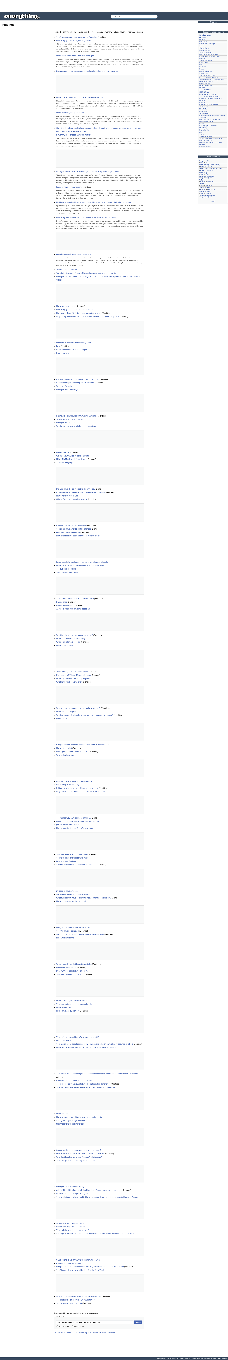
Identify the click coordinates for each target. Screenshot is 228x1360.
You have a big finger (65, 463)
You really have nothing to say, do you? (72, 1230)
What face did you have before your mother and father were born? (83, 898)
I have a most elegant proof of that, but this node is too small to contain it (86, 1047)
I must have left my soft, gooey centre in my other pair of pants (82, 562)
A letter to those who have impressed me (73, 609)
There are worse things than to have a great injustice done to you (83, 1084)
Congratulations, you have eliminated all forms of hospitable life (82, 745)
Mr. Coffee (202, 67)
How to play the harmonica (208, 126)
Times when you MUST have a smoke (72, 672)
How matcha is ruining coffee (208, 54)
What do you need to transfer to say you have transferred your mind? (84, 715)
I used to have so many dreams (69, 187)
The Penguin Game (205, 136)
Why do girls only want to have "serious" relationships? (79, 1157)
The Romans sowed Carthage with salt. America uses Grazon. (212, 80)
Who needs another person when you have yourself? (78, 708)
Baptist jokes (61, 602)
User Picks (202, 37)
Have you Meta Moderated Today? (70, 1187)
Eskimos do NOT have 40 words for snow (73, 675)
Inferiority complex (205, 146)
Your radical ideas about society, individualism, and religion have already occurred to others (94, 1044)
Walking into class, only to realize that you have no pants (80, 934)
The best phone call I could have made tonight (75, 1300)
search (138, 1322)
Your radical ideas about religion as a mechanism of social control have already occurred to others (97, 1074)
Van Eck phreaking (205, 52)
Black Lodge (203, 128)
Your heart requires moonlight (208, 96)
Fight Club (202, 102)
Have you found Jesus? (66, 423)
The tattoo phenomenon (66, 569)
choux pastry (203, 62)
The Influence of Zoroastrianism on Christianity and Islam (210, 139)
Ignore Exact (79, 1326)
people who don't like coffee (208, 94)
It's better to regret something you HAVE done (75, 383)
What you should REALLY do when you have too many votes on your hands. (88, 172)
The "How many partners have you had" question (76, 37)
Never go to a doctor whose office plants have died (77, 821)
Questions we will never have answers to (73, 254)
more (212, 201)
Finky (207, 162)
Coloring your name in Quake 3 (69, 1263)
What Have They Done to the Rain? (71, 1227)
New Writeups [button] (213, 157)
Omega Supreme (204, 83)
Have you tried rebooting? (67, 390)
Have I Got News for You (66, 967)
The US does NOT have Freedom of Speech (75, 599)
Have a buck (61, 719)
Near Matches (64, 1326)
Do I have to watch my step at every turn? (73, 343)
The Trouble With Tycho (207, 75)
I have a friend (62, 1114)
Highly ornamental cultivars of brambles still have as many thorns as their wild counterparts (94, 202)
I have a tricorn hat (64, 748)
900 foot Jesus (204, 92)
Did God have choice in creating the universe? (75, 489)
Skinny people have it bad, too (69, 1303)
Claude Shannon (204, 48)
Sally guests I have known (67, 572)
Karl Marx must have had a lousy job (71, 525)
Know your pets (62, 353)
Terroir (201, 46)
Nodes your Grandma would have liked (72, 752)
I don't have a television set (67, 1011)
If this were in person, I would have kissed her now (77, 788)
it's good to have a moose (67, 891)
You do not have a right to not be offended (73, 529)
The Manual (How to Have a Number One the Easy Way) (80, 1270)
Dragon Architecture (206, 161)
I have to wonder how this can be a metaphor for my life (79, 1117)
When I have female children (68, 642)
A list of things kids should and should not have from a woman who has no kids (89, 1190)
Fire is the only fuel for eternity (209, 165)
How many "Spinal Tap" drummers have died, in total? (79, 313)
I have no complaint (64, 645)
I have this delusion (64, 1007)
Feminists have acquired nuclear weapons (74, 781)
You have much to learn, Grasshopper (72, 854)
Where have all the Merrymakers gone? (72, 1194)
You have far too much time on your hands (74, 1004)
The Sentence (203, 106)
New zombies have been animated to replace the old (78, 536)
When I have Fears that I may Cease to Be (74, 964)
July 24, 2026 (203, 73)
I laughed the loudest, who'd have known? (74, 927)
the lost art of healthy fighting (208, 77)
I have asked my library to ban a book (72, 1001)
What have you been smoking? (69, 682)
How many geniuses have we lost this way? (74, 310)
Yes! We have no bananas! (67, 931)
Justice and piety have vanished (69, 419)
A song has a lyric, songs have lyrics (71, 1121)
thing (201, 162)
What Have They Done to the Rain (70, 1223)
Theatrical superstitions (207, 195)
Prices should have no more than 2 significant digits (78, 379)
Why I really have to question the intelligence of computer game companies (87, 317)
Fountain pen (203, 111)
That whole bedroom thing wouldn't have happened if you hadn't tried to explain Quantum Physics (97, 1197)
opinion (202, 182)
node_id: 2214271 (205, 90)
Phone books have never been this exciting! (74, 1081)
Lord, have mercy (63, 1041)
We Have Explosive (64, 386)
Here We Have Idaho (65, 938)
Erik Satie (202, 88)
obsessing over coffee (206, 176)
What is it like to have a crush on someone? (74, 635)
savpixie (208, 193)
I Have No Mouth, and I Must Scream (71, 459)
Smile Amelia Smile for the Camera (211, 168)
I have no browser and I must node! (71, 901)
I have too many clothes (66, 306)
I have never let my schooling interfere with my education (80, 565)
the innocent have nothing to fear (70, 1124)
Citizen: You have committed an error (71, 499)
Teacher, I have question (66, 270)
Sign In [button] (213, 22)
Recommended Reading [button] (213, 32)
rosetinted (210, 166)
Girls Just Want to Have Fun (68, 532)
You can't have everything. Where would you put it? (77, 1037)
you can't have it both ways (67, 825)
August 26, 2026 (204, 187)
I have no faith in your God (67, 496)
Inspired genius (204, 130)
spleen (201, 134)
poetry (202, 166)
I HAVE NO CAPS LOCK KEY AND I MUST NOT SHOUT (80, 1154)
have (58, 346)
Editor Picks (203, 109)
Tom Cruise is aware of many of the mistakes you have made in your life (86, 273)
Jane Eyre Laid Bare (206, 71)
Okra (200, 65)
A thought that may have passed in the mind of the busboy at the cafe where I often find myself (95, 1234)
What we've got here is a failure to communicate (76, 426)
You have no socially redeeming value (72, 858)
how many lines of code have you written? (73, 135)
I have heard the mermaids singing (70, 639)
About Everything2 (205, 35)
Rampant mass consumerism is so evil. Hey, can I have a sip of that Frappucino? (90, 1267)
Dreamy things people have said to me (72, 971)
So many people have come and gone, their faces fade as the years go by (87, 71)
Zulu (200, 132)
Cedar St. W (203, 41)
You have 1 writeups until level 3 (69, 974)
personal (203, 189)
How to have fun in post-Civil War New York (74, 828)
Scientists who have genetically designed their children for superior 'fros (86, 1087)
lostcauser (210, 170)
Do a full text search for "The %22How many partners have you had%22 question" (84, 1333)
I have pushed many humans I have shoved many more (79, 97)
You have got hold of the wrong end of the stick (75, 1161)
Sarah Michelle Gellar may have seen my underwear (78, 1260)
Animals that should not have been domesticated (76, 865)
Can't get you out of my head (208, 104)
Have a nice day (63, 452)
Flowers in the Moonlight (207, 44)
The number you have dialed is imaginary (73, 818)
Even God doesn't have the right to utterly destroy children (80, 492)
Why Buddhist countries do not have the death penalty (79, 1296)
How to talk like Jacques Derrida (209, 119)
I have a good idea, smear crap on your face (74, 679)
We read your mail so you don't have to (72, 456)
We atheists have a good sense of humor (73, 894)
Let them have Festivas (66, 861)
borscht (201, 123)
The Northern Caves (205, 60)
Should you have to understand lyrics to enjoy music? (78, 1150)
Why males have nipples (66, 755)
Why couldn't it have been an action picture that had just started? (83, 792)
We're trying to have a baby (67, 785)
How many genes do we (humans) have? (73, 40)
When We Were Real (206, 85)
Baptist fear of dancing (65, 605)
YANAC (201, 180)
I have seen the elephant (66, 712)
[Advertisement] (114, 6)
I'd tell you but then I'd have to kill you (71, 350)
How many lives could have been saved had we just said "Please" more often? (89, 218)
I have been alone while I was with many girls (75, 56)
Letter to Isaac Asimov (206, 121)
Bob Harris (202, 39)
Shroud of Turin (204, 113)
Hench (201, 69)
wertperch (209, 178)
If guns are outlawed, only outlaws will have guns (76, 416)
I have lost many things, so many (70, 113)
